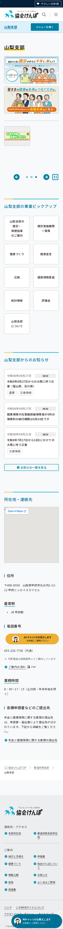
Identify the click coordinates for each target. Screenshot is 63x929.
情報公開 (13, 875)
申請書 (41, 856)
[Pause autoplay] (55, 177)
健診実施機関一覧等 (46, 228)
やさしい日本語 (50, 3)
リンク (8, 907)
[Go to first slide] (46, 177)
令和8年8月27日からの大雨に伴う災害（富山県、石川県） (30, 383)
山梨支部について (17, 323)
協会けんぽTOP (17, 767)
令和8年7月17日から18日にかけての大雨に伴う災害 (30, 442)
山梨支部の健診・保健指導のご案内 (17, 228)
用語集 (12, 889)
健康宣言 (46, 254)
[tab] (27, 177)
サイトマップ (46, 914)
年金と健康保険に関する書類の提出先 (32, 740)
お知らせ (42, 875)
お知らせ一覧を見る (34, 467)
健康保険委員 (46, 277)
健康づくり (17, 254)
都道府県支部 (41, 767)
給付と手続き (16, 856)
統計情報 (17, 300)
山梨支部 (10, 27)
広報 (17, 277)
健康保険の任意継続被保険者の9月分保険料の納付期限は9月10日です (31, 416)
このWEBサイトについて (30, 907)
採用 (10, 882)
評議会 (46, 300)
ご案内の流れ (22, 667)
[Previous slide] (16, 177)
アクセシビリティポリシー (19, 914)
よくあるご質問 (46, 882)
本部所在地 (14, 833)
